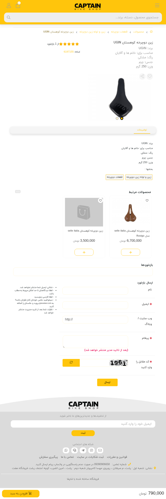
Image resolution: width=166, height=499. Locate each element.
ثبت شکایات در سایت (90, 457)
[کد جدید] (71, 363)
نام (150, 290)
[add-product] (130, 252)
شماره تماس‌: (119, 464)
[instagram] (91, 450)
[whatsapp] (66, 450)
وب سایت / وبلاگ (145, 321)
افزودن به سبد (19, 494)
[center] (8, 17)
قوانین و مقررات (117, 457)
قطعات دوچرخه (119, 32)
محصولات (138, 32)
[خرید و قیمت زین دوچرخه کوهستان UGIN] (83, 404)
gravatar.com (45, 303)
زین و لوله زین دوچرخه (92, 32)
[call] (74, 450)
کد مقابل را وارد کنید (144, 364)
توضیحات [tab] (142, 129)
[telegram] (83, 450)
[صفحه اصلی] (151, 32)
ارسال (107, 382)
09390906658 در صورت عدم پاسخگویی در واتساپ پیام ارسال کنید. (72, 464)
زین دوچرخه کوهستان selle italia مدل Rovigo (132, 233)
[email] (100, 450)
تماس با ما (67, 457)
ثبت (83, 433)
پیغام (145, 338)
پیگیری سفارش (48, 457)
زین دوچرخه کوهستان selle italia (85, 231)
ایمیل (145, 304)
